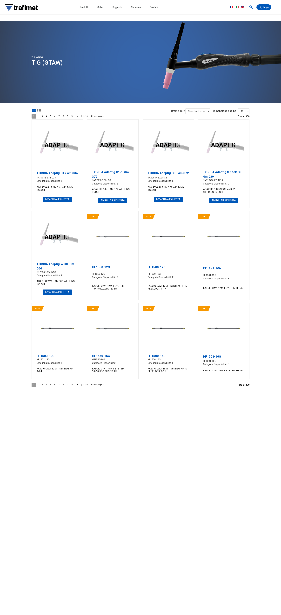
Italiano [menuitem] (237, 7)
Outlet (100, 7)
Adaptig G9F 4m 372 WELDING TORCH (166, 189)
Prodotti (84, 7)
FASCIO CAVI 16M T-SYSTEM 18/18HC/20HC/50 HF (108, 370)
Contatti (154, 7)
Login (266, 7)
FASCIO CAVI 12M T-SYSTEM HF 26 (223, 288)
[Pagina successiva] (77, 116)
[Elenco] (39, 110)
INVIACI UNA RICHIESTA (57, 199)
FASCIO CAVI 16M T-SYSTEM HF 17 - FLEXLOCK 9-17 (168, 370)
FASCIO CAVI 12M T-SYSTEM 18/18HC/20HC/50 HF (108, 287)
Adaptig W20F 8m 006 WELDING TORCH (56, 282)
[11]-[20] (84, 116)
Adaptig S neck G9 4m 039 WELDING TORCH (219, 190)
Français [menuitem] (231, 7)
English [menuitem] (242, 7)
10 (72, 116)
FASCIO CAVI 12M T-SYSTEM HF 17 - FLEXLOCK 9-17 (168, 287)
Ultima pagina (97, 116)
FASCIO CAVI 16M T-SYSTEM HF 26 (223, 370)
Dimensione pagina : (225, 111)
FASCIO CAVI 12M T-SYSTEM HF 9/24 (55, 370)
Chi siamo (136, 7)
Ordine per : (178, 111)
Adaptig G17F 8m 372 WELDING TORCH (111, 190)
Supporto (117, 7)
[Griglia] (34, 110)
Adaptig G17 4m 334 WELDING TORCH (55, 189)
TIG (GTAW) (37, 57)
